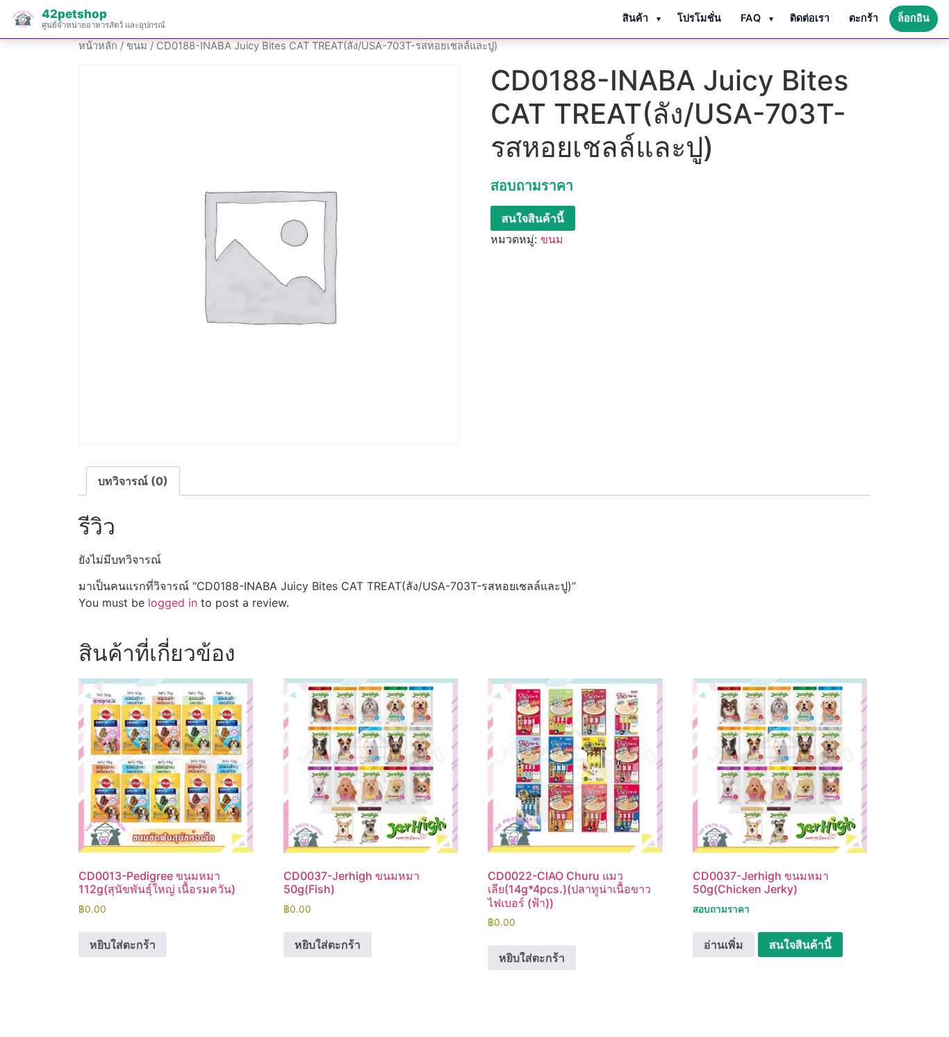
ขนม (136, 46)
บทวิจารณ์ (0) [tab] (133, 481)
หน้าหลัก (98, 46)
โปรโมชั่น (699, 18)
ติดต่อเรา (810, 18)
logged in (172, 603)
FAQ (751, 18)
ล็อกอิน (914, 18)
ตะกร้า (863, 18)
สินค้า (635, 18)
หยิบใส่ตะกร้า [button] (123, 945)
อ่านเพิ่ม (723, 945)
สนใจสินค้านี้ (533, 218)
